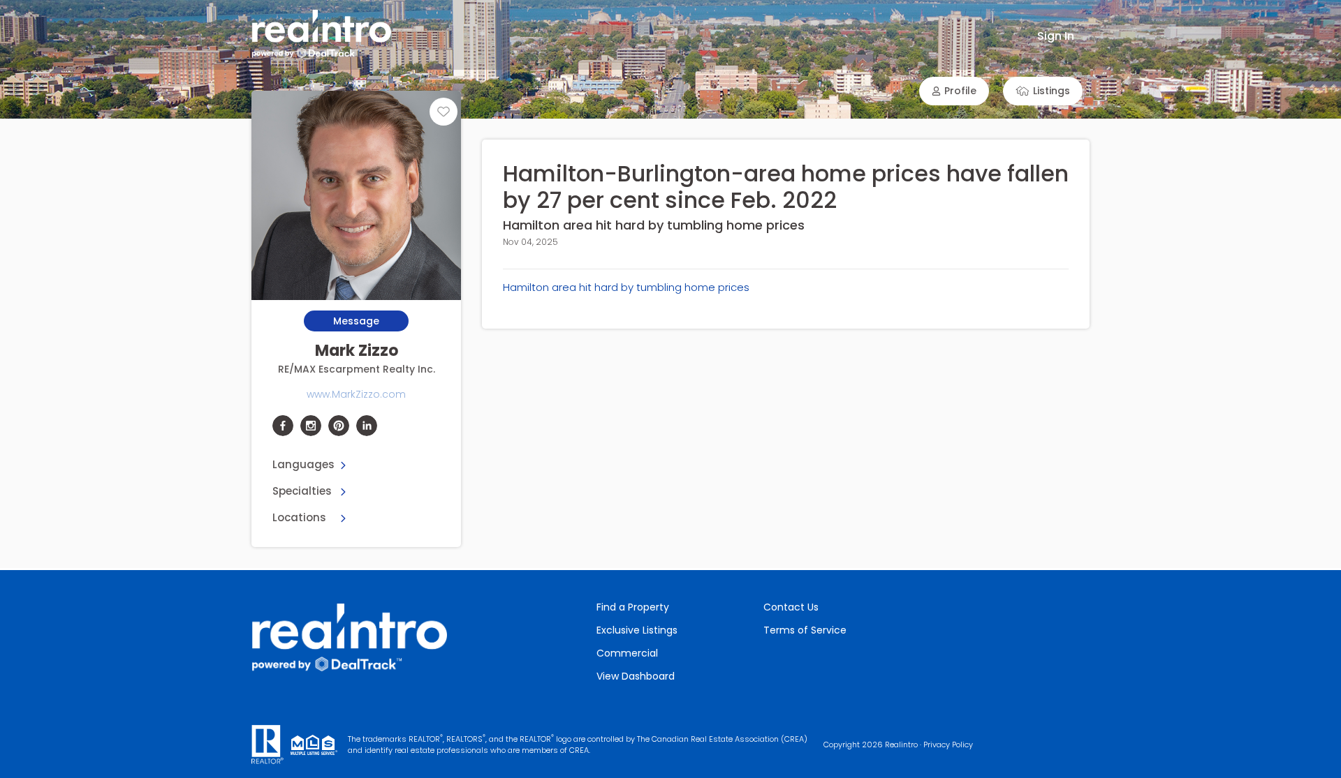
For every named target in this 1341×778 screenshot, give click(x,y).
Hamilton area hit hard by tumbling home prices (626, 287)
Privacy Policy (948, 744)
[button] (954, 91)
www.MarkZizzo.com (356, 394)
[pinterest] (338, 425)
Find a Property (632, 607)
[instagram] (310, 425)
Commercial (627, 653)
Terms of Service (805, 630)
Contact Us (791, 607)
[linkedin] (366, 425)
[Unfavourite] (443, 112)
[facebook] (282, 425)
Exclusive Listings (636, 630)
